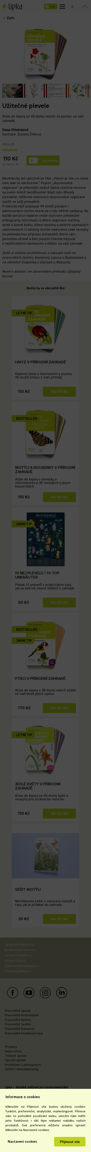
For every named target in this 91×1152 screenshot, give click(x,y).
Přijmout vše (70, 1142)
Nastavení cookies (22, 1141)
